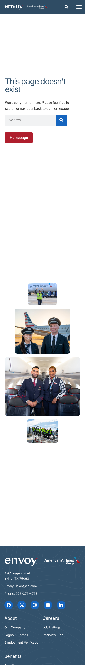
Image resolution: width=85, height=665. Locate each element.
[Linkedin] (61, 605)
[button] (66, 7)
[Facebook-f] (8, 605)
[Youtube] (48, 605)
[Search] (61, 120)
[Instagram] (35, 605)
